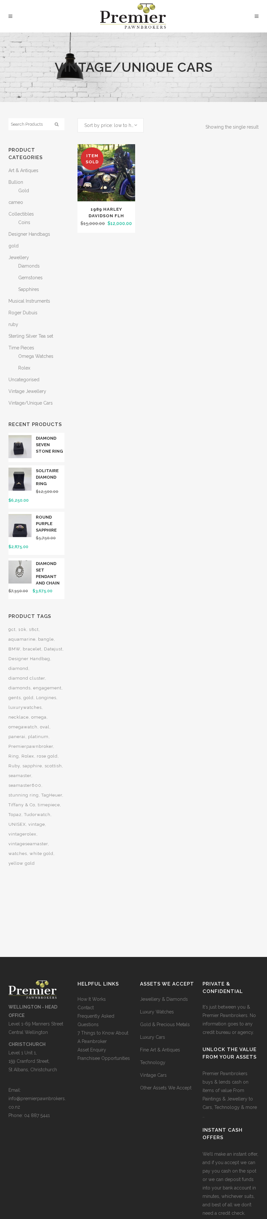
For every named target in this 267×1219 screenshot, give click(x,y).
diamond (18, 668)
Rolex (24, 368)
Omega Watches (35, 356)
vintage (36, 824)
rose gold (47, 756)
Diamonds (29, 266)
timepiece (49, 804)
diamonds (19, 687)
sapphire (32, 765)
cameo (15, 202)
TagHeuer (51, 795)
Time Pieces (21, 347)
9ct (12, 629)
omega (39, 717)
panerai (16, 736)
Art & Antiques (23, 170)
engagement (47, 687)
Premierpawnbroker (30, 746)
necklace (18, 717)
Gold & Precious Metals (165, 1024)
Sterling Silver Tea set (30, 336)
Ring (13, 756)
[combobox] (110, 125)
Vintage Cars (153, 1075)
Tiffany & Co (21, 804)
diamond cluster (26, 678)
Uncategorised (23, 379)
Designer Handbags (29, 234)
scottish (53, 765)
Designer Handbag (29, 658)
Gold (23, 190)
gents (14, 697)
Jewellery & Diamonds (164, 999)
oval (44, 726)
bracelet (32, 649)
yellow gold (21, 863)
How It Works (91, 999)
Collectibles (21, 214)
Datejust (53, 649)
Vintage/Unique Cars (30, 403)
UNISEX (17, 824)
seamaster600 (24, 785)
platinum (38, 736)
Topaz (14, 814)
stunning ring (23, 795)
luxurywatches (25, 707)
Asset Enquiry (91, 1049)
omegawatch (22, 726)
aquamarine (21, 639)
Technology (152, 1062)
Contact (85, 1007)
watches (17, 853)
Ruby (14, 765)
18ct (34, 629)
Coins (24, 222)
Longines (46, 697)
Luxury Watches (157, 1011)
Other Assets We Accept (165, 1087)
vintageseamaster (28, 843)
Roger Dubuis (22, 312)
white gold (41, 853)
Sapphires (28, 289)
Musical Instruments (29, 301)
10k (22, 629)
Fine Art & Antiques (160, 1049)
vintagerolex (22, 834)
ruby (13, 324)
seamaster (19, 775)
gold (13, 245)
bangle (46, 639)
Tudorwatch (37, 814)
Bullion (15, 182)
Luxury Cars (152, 1037)
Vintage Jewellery (27, 391)
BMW (14, 649)
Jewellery (18, 257)
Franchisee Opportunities (103, 1058)
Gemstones (30, 277)
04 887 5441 (37, 1115)
